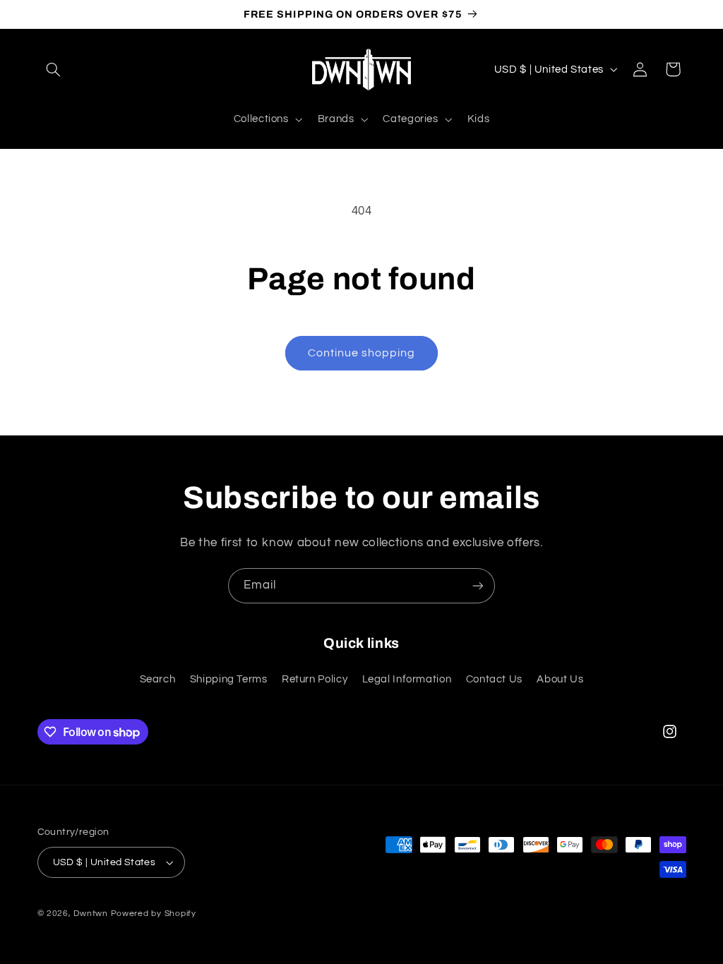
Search (158, 679)
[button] (53, 69)
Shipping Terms (229, 679)
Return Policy (314, 679)
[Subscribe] (478, 585)
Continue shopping (362, 353)
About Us (560, 679)
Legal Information (407, 679)
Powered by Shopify (153, 913)
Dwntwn (91, 913)
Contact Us (494, 679)
